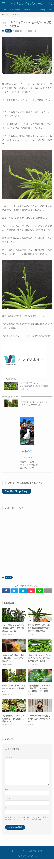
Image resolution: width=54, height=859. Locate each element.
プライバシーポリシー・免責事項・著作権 (27, 851)
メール (8, 798)
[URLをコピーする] (48, 590)
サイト (7, 808)
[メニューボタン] (3, 3)
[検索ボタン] (50, 3)
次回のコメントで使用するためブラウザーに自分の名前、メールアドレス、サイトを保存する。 (28, 818)
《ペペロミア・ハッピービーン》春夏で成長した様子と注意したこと (34, 386)
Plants (8, 31)
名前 (7, 789)
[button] (6, 590)
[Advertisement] (27, 540)
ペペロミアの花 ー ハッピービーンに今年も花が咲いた (35, 403)
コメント (9, 757)
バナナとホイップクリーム (27, 3)
